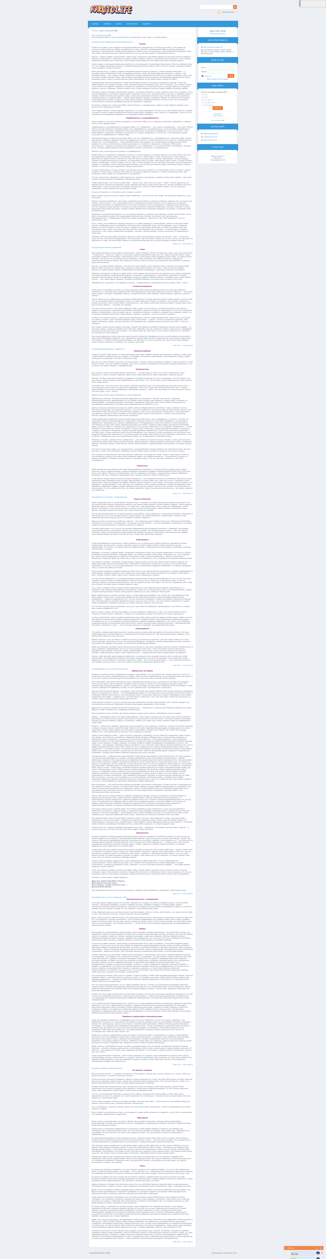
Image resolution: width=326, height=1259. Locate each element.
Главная (95, 31)
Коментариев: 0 (188, 244)
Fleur (179, 244)
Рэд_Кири (294, 1252)
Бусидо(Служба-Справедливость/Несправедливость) (112, 42)
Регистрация (215, 34)
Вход (223, 34)
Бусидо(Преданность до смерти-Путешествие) (110, 669)
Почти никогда (208, 105)
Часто (206, 94)
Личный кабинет (228, 12)
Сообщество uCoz (210, 137)
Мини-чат (290, 1248)
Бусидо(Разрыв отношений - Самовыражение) (109, 497)
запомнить (208, 76)
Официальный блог (210, 134)
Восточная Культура (100, 35)
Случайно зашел (209, 102)
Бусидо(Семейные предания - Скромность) (108, 349)
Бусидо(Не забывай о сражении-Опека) (107, 1068)
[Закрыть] (300, 6)
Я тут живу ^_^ (208, 100)
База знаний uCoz (210, 140)
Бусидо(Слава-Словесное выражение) (106, 247)
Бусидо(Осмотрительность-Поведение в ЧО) (109, 897)
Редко (206, 97)
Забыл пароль (212, 79)
